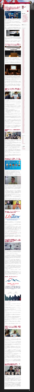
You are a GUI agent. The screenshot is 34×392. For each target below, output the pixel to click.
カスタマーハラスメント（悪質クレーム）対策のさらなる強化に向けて (13, 45)
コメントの (23, 148)
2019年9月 (23, 75)
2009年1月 (23, 130)
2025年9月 (23, 35)
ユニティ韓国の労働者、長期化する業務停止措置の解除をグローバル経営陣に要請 (25, 21)
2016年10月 (23, 94)
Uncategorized (23, 143)
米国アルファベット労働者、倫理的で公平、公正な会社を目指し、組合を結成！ (13, 327)
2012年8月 (23, 120)
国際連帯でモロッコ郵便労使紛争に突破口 (13, 130)
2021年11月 (23, 61)
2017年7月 (23, 89)
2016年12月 (23, 93)
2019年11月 (23, 74)
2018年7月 (23, 83)
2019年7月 (23, 76)
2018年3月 (23, 85)
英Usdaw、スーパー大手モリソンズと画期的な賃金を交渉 (12, 212)
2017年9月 (23, 88)
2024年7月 (23, 43)
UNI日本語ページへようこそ (9, 0)
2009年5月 (23, 128)
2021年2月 (23, 66)
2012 (22, 138)
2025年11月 (23, 34)
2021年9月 (23, 62)
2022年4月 (23, 58)
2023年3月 (23, 52)
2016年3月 (23, 98)
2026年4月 (23, 31)
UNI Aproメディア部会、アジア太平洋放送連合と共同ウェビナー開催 (13, 159)
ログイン (23, 147)
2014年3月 (23, 111)
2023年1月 (23, 53)
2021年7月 (23, 63)
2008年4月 (23, 132)
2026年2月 (23, 32)
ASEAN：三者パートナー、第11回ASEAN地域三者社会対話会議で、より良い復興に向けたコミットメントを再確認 (13, 9)
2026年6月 (23, 30)
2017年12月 (23, 86)
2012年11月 (23, 119)
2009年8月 (23, 126)
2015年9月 (23, 101)
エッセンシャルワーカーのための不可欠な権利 (13, 232)
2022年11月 (23, 54)
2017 (22, 141)
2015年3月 (23, 104)
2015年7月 (23, 102)
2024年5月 (23, 44)
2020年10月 (23, 68)
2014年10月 (23, 107)
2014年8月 (23, 108)
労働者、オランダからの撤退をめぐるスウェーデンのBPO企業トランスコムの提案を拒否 (25, 19)
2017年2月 (23, 92)
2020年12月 (23, 67)
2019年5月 (23, 77)
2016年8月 (23, 95)
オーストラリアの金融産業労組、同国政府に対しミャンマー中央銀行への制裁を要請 (25, 15)
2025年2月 (23, 39)
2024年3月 (23, 45)
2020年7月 (23, 70)
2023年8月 (23, 49)
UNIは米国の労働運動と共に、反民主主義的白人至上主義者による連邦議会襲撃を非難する (13, 240)
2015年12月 (23, 99)
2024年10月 (23, 41)
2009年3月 (23, 129)
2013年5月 (23, 116)
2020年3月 (23, 72)
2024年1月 (23, 46)
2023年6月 (23, 50)
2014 (22, 139)
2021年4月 (23, 65)
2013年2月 (23, 117)
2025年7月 (23, 36)
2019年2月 (23, 79)
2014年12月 (23, 106)
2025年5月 (23, 37)
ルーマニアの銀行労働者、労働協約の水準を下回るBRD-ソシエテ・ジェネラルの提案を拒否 (25, 18)
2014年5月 (23, 110)
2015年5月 (23, 103)
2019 (22, 142)
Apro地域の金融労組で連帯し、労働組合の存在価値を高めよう (12, 364)
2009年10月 (23, 125)
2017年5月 (23, 90)
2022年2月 (23, 59)
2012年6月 (23, 121)
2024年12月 (23, 40)
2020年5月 (23, 71)
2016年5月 (23, 97)
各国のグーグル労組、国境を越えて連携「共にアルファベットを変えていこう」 (13, 89)
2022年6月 (23, 57)
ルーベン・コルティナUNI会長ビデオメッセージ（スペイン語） (10, 301)
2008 (22, 137)
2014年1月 (23, 112)
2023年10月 (23, 48)
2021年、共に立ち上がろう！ (11, 276)
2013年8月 (23, 115)
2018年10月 (23, 81)
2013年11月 (23, 113)
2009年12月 (23, 124)
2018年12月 (23, 80)
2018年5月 (23, 84)
